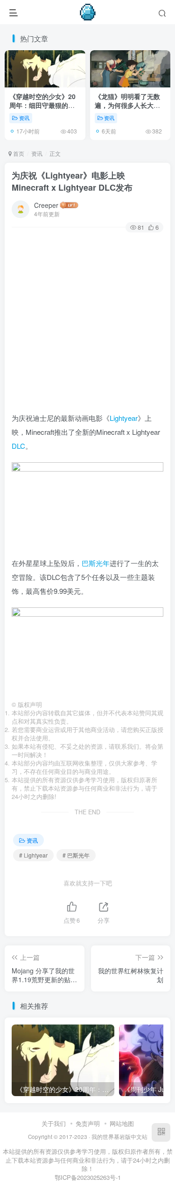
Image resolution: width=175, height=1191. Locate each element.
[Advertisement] (87, 324)
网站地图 (122, 1123)
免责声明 (88, 1123)
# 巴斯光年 (76, 855)
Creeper (46, 205)
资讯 (24, 117)
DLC (18, 446)
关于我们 (54, 1123)
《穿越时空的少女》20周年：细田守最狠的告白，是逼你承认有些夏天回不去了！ (42, 110)
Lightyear (124, 418)
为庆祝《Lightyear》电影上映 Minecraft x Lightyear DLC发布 (72, 181)
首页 (18, 153)
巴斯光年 (96, 563)
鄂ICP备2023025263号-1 (88, 1177)
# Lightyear (33, 855)
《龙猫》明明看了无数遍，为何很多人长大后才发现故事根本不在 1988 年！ (127, 110)
